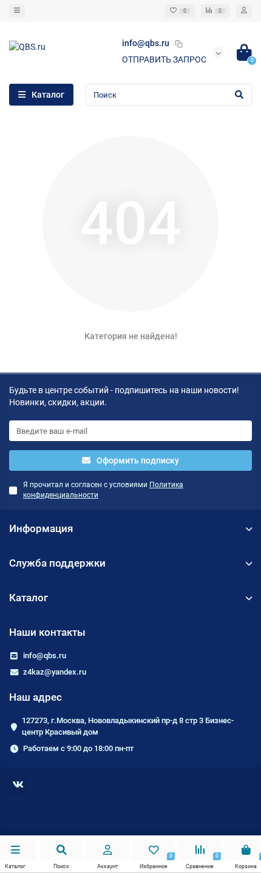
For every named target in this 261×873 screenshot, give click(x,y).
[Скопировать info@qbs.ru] (178, 43)
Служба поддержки (57, 563)
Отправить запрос (164, 59)
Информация (41, 528)
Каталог (28, 598)
